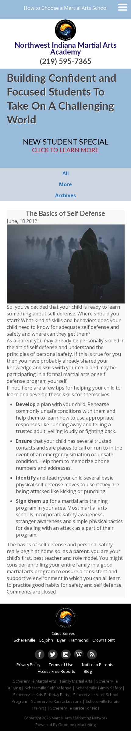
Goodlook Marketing (77, 724)
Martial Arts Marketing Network (79, 718)
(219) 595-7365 (65, 62)
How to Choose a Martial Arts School (66, 8)
